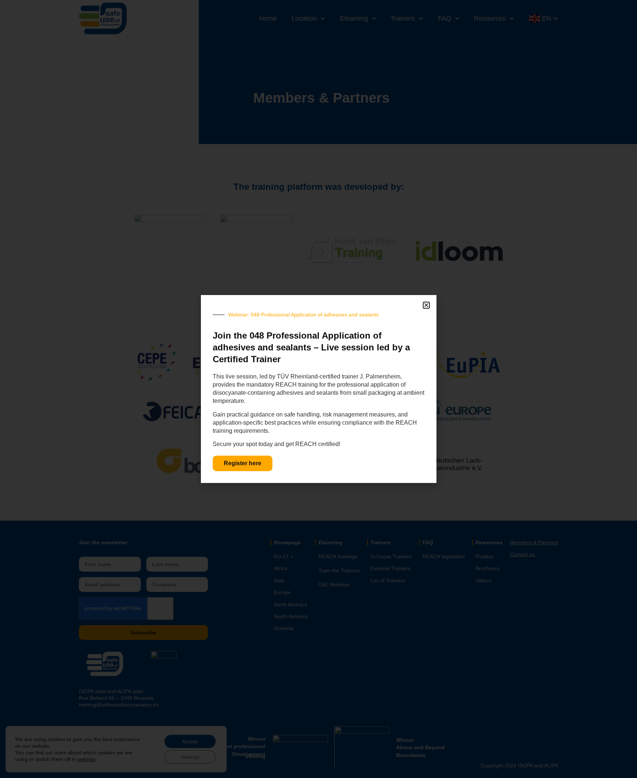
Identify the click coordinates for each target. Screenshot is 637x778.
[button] (426, 305)
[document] (318, 389)
